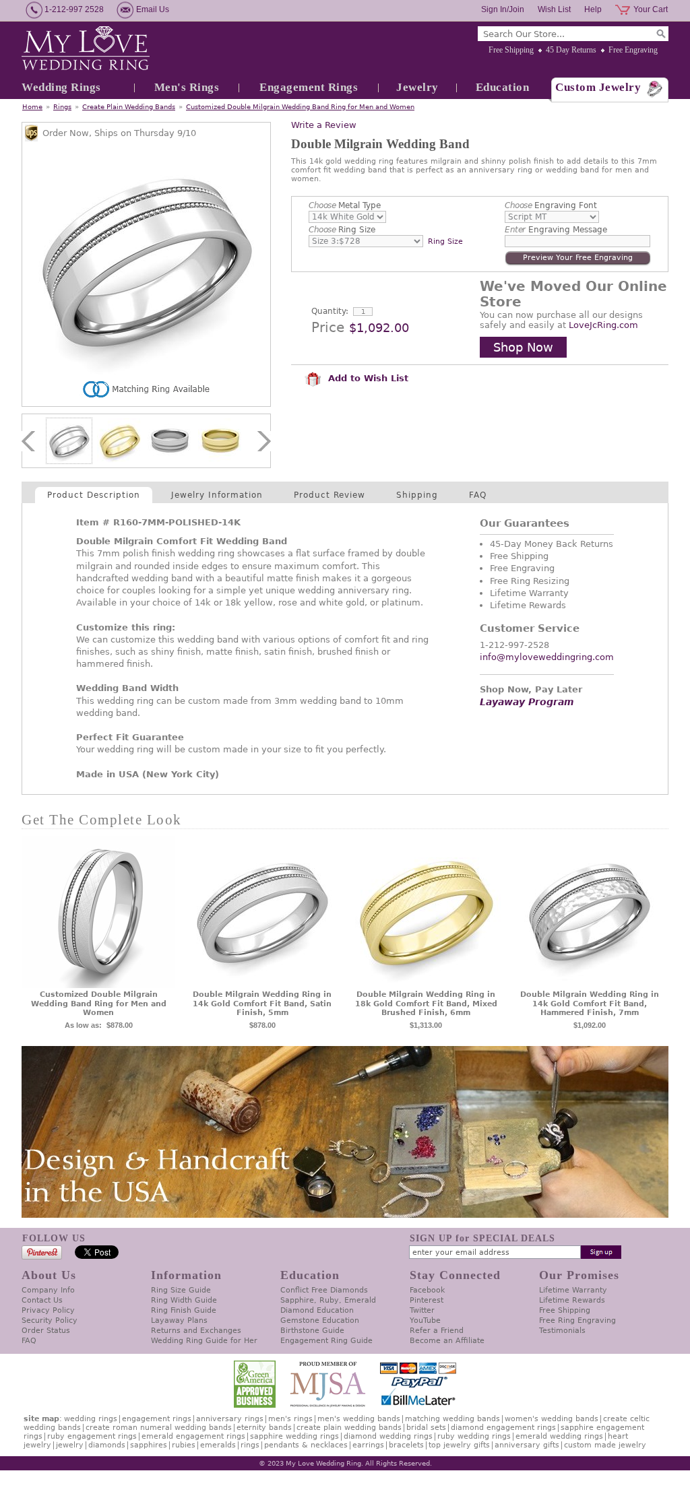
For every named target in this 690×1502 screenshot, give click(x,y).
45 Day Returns (571, 50)
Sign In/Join (502, 9)
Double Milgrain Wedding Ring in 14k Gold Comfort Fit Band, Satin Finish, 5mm (262, 1004)
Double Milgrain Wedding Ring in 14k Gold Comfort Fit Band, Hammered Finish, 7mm (589, 1004)
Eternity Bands (264, 1427)
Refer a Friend (437, 1330)
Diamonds (106, 1445)
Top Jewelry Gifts (459, 1445)
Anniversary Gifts (527, 1445)
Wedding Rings (61, 87)
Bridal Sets (426, 1427)
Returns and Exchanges (196, 1330)
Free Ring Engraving (577, 1320)
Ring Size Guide (181, 1290)
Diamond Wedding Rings (388, 1436)
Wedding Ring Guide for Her (204, 1340)
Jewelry (417, 87)
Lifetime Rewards (572, 1300)
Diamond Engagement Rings (503, 1427)
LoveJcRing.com (603, 325)
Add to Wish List (366, 378)
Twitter (422, 1310)
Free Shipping (511, 50)
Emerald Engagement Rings (193, 1436)
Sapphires (148, 1445)
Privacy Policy (48, 1310)
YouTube (425, 1320)
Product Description (93, 495)
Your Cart (650, 9)
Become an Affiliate (447, 1340)
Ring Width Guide (184, 1300)
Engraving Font (551, 205)
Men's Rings (187, 87)
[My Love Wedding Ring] (86, 49)
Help (593, 9)
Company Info (48, 1290)
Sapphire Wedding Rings (294, 1436)
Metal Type (345, 205)
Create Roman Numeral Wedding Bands (159, 1427)
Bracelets (406, 1445)
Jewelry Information (217, 495)
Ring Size (342, 229)
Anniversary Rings (229, 1418)
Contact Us (42, 1300)
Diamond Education (317, 1310)
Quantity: (329, 311)
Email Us (152, 9)
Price (327, 327)
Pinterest (426, 1300)
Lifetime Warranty (573, 1290)
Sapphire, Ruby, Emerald (328, 1300)
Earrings (368, 1445)
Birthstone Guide (312, 1330)
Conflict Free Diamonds (324, 1290)
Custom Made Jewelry (605, 1445)
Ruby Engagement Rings (92, 1436)
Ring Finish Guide (183, 1310)
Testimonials (562, 1330)
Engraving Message (556, 229)
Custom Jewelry (598, 87)
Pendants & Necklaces (306, 1445)
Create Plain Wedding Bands (128, 106)
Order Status (46, 1330)
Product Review (329, 495)
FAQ (478, 495)
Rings (62, 106)
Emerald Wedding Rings (559, 1436)
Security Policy (49, 1320)
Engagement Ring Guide (326, 1340)
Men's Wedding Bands (358, 1418)
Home (32, 106)
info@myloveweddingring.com (547, 657)
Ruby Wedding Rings (474, 1436)
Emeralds (218, 1445)
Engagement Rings (308, 87)
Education (503, 87)
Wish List (554, 9)
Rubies (183, 1445)
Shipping (417, 495)
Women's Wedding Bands (551, 1418)
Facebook (427, 1290)
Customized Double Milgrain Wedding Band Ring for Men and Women (300, 106)
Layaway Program (527, 701)
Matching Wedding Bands (452, 1418)
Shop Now (523, 347)
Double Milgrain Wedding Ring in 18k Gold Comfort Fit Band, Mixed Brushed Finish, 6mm (426, 1004)
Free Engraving (633, 50)
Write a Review (323, 125)
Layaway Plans (179, 1320)
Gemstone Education (319, 1320)
